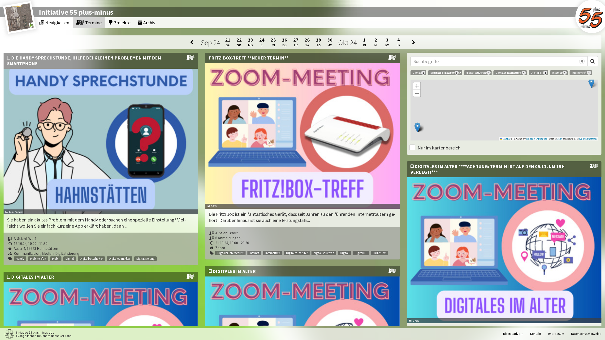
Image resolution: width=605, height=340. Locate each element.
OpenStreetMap (588, 138)
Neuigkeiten (56, 23)
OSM (559, 138)
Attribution (542, 138)
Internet (558, 72)
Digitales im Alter (443, 72)
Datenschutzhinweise (586, 334)
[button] (591, 83)
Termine (93, 23)
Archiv (148, 23)
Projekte (121, 23)
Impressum (556, 334)
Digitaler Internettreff (510, 72)
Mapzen (530, 138)
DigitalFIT (538, 72)
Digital (418, 72)
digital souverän (477, 72)
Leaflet (506, 138)
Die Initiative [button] (512, 334)
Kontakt (535, 334)
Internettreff (581, 72)
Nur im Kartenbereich (439, 148)
